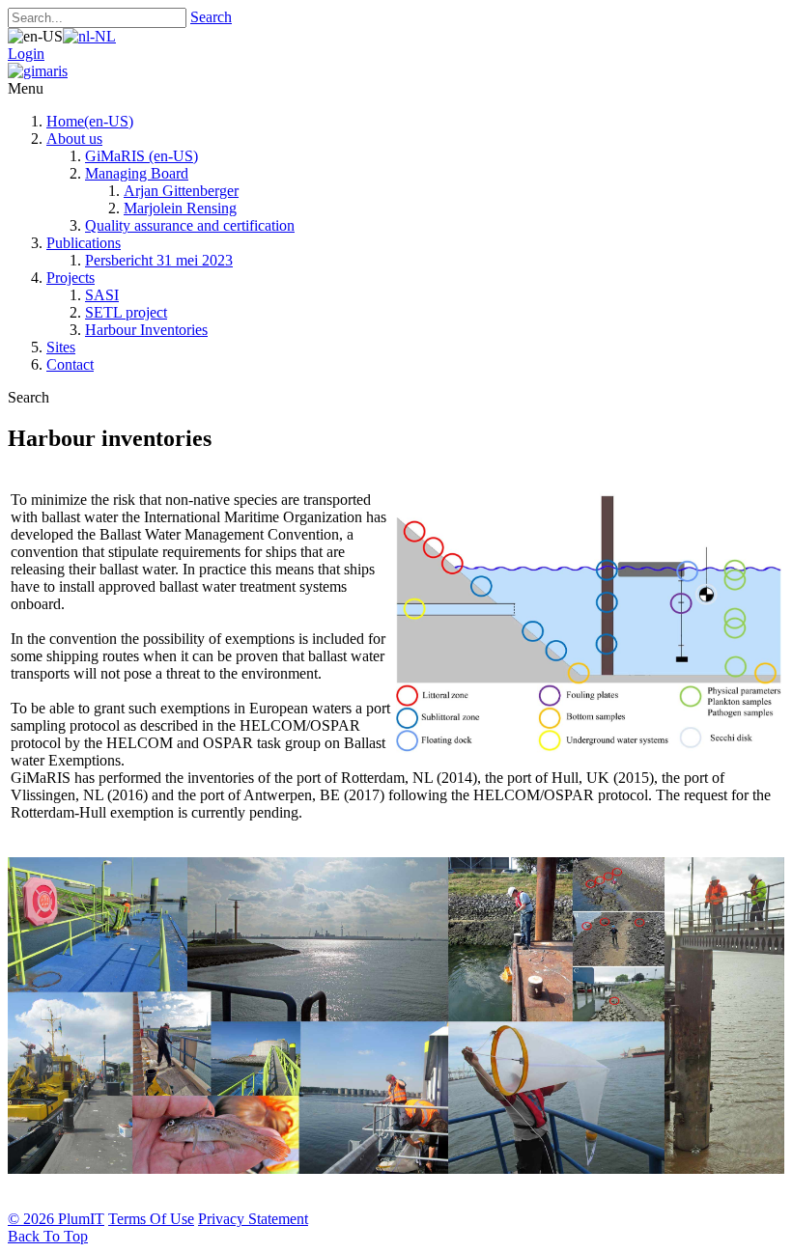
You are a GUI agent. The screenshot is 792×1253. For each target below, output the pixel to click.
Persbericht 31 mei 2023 (159, 260)
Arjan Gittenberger (181, 190)
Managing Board (136, 173)
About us (74, 138)
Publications (83, 243)
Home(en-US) (89, 121)
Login (26, 53)
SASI (102, 295)
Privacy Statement (253, 1219)
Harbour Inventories (146, 329)
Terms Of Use (151, 1219)
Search (211, 17)
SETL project (126, 312)
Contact (70, 364)
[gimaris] (38, 71)
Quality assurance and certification (190, 225)
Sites (60, 347)
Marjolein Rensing (180, 208)
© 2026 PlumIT (56, 1219)
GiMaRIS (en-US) (141, 156)
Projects (70, 277)
